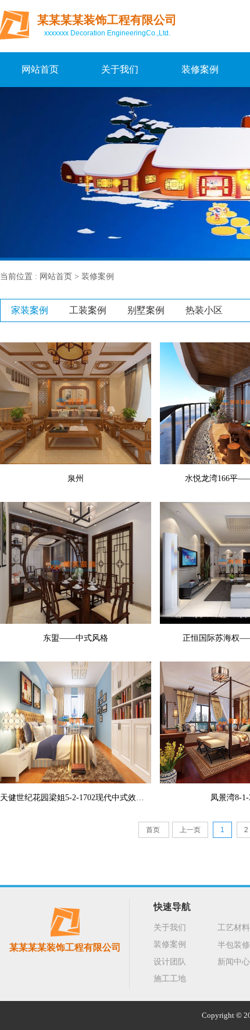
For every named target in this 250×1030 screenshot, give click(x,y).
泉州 (75, 478)
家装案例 (29, 310)
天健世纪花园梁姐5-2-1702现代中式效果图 (75, 797)
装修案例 (200, 69)
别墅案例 (146, 310)
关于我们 (119, 69)
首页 (154, 830)
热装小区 (204, 310)
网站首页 (40, 69)
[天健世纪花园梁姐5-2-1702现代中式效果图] (75, 722)
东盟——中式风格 (75, 638)
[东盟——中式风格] (75, 562)
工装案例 (87, 310)
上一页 (190, 830)
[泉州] (75, 403)
